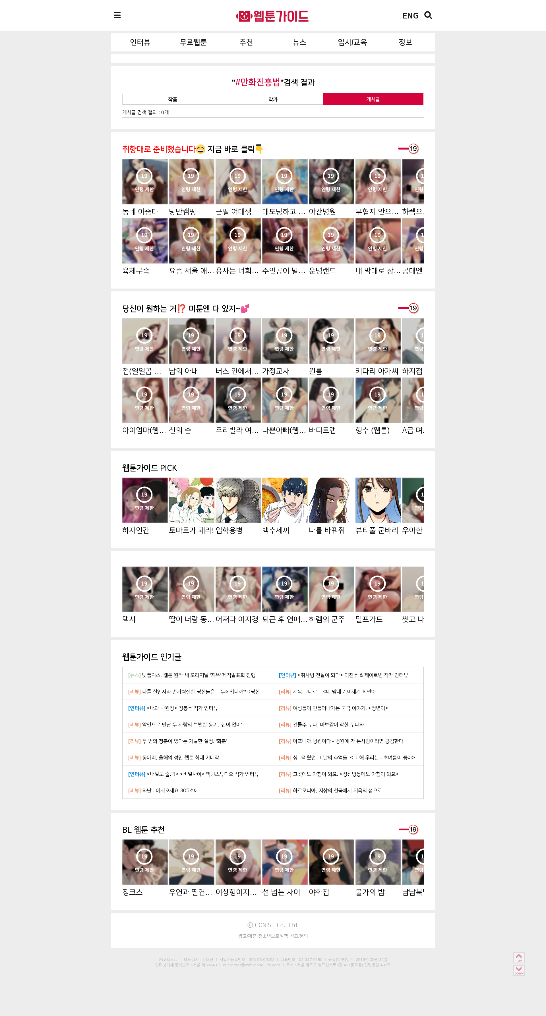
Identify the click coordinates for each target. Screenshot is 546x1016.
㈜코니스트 (168, 959)
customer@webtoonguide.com (251, 965)
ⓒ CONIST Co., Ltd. (273, 925)
